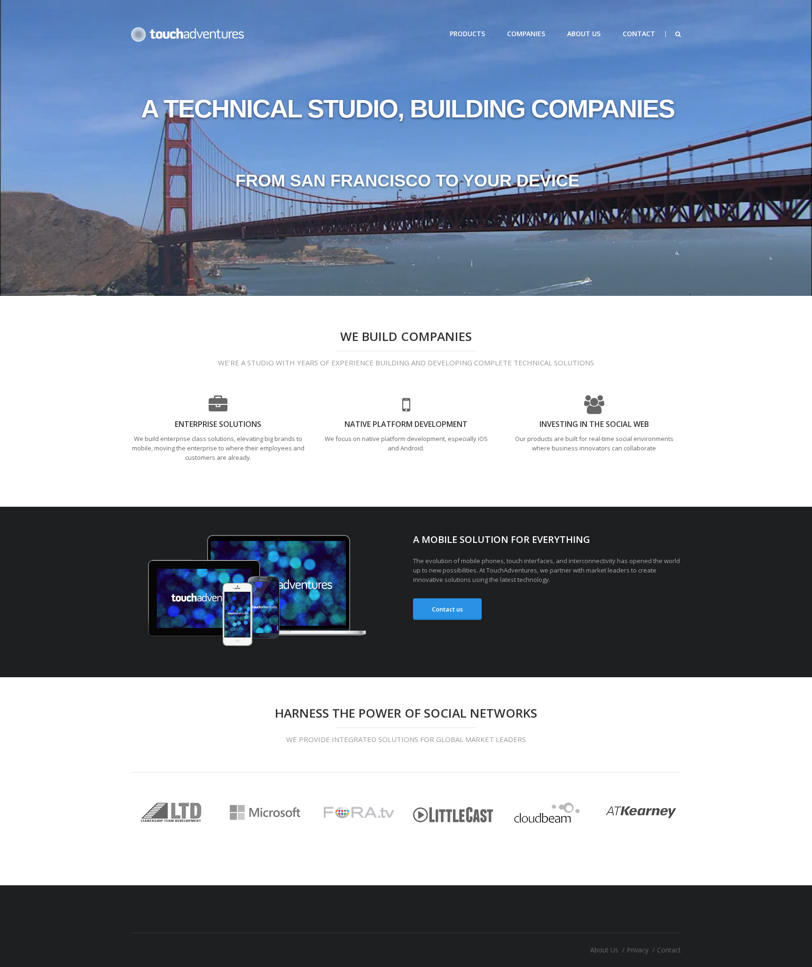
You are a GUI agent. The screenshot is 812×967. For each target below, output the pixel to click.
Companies (526, 33)
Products (467, 33)
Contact (639, 33)
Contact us (447, 609)
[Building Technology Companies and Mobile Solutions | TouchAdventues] (187, 34)
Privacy (637, 949)
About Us (584, 33)
